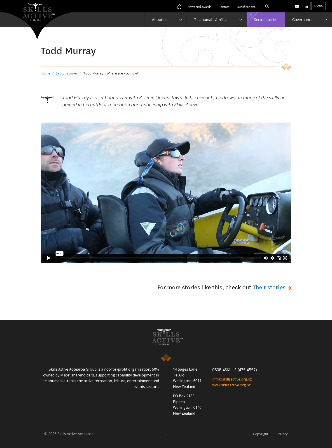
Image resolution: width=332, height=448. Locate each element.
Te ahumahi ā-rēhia (210, 19)
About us (159, 19)
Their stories (269, 287)
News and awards (199, 6)
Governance (302, 19)
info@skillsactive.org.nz (232, 379)
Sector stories (266, 19)
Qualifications (246, 6)
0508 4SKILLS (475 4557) (234, 369)
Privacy (282, 434)
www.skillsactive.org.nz (231, 385)
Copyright (260, 434)
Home (46, 73)
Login (318, 5)
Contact (223, 6)
